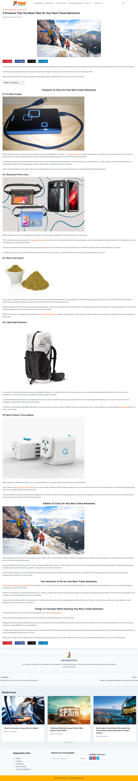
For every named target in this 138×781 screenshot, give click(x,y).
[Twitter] (97, 758)
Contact (19, 761)
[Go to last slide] (4, 719)
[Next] (133, 719)
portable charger (74, 154)
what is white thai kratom (49, 314)
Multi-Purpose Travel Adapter (24, 487)
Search (83, 758)
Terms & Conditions (23, 769)
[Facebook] (90, 758)
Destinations (39, 3)
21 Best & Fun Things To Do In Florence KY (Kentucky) (19, 679)
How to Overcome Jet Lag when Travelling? (21, 728)
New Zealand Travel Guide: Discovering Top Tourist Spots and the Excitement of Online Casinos (113, 730)
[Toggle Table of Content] (21, 82)
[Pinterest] (94, 758)
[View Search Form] (123, 3)
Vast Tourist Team (16, 17)
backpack (122, 407)
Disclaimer (20, 764)
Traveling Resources (75, 3)
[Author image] (4, 17)
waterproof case (38, 240)
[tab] (65, 742)
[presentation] (23, 710)
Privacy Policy (21, 767)
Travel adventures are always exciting (16, 585)
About (18, 758)
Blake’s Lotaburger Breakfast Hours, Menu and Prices (119, 679)
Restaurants (49, 3)
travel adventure (56, 613)
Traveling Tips (61, 3)
